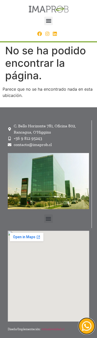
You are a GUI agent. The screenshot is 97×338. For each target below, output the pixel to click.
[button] (48, 21)
